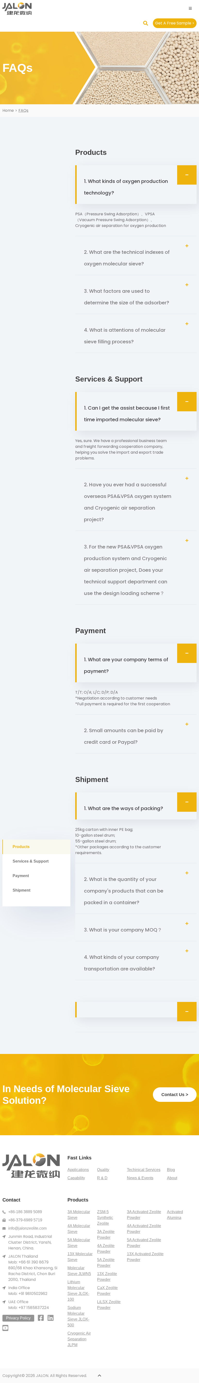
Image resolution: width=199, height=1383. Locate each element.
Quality (103, 1170)
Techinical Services (143, 1170)
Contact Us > (174, 1094)
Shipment (21, 890)
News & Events (140, 1178)
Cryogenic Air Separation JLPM (79, 1339)
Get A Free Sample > (174, 23)
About (172, 1178)
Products (21, 847)
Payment (21, 876)
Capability (76, 1178)
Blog (171, 1170)
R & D (102, 1178)
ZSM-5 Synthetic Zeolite (105, 1217)
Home (8, 110)
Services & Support (31, 861)
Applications (78, 1170)
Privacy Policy (18, 1318)
